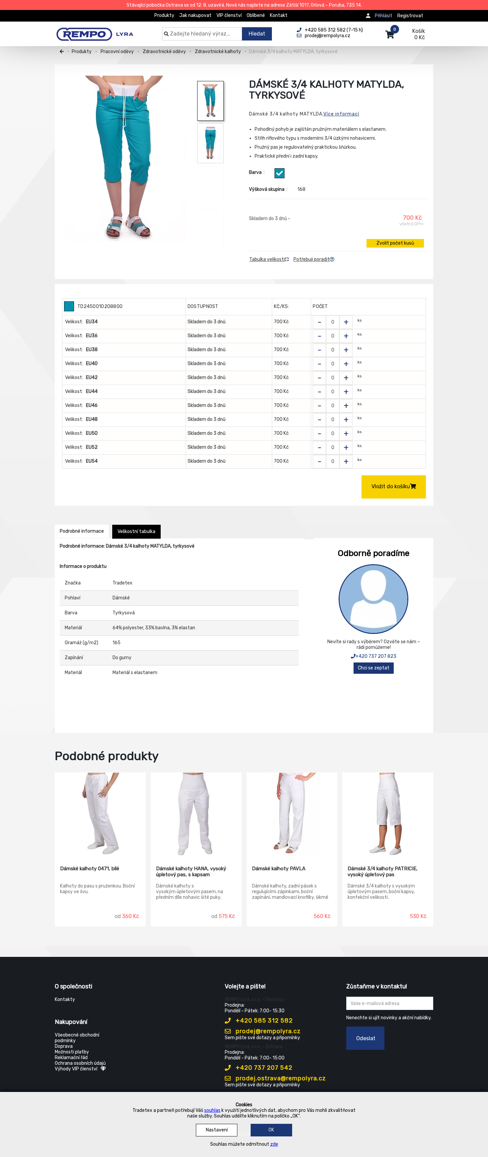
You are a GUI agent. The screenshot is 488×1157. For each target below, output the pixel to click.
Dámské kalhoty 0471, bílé (89, 869)
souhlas (212, 1110)
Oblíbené (256, 15)
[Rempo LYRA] (95, 30)
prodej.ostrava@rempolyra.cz (280, 1078)
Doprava (64, 1046)
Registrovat (410, 16)
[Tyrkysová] (280, 173)
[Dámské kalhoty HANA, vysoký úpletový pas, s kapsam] (196, 814)
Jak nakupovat (195, 15)
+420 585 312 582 (263, 1020)
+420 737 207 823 (376, 656)
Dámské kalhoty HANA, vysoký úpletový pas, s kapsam (191, 872)
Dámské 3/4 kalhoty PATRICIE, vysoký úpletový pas (383, 872)
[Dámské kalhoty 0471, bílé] (100, 814)
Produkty (164, 15)
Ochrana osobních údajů (80, 1063)
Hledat (257, 34)
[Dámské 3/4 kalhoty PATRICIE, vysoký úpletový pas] (388, 814)
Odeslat (365, 1038)
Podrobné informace (82, 531)
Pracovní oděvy (117, 51)
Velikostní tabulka (136, 531)
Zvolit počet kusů (395, 243)
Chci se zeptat (373, 668)
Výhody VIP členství (76, 1069)
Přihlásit (383, 16)
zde (274, 1144)
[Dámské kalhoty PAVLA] (292, 814)
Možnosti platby (72, 1052)
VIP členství (229, 15)
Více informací (341, 114)
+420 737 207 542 (263, 1067)
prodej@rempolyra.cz (267, 1031)
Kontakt (278, 15)
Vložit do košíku (390, 486)
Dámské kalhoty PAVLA (278, 869)
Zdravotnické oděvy (164, 51)
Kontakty (65, 999)
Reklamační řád (71, 1057)
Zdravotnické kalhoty (218, 51)
